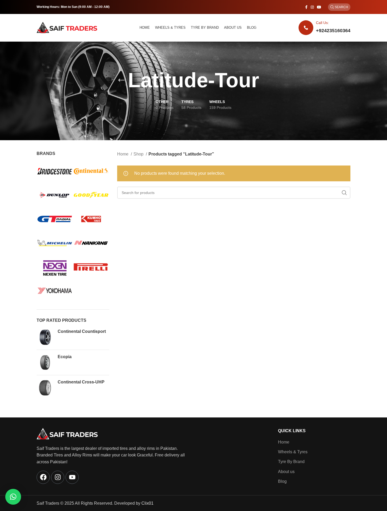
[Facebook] (43, 477)
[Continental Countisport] (45, 337)
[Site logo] (67, 27)
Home (123, 154)
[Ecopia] (45, 362)
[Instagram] (57, 477)
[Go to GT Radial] (55, 219)
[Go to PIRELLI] (91, 267)
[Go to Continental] (91, 171)
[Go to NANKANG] (91, 243)
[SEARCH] (344, 193)
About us (286, 471)
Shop (139, 154)
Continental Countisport (82, 331)
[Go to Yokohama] (55, 291)
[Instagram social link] (312, 7)
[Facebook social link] (306, 7)
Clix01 (147, 503)
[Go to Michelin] (55, 243)
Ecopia (65, 356)
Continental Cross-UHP (81, 382)
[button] (13, 497)
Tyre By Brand (291, 461)
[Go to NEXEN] (55, 267)
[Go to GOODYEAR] (91, 195)
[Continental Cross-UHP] (45, 387)
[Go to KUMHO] (91, 219)
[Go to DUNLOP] (55, 195)
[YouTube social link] (319, 7)
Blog (282, 481)
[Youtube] (72, 477)
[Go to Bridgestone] (55, 171)
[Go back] (121, 80)
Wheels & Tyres (292, 452)
